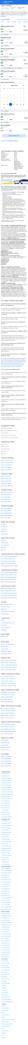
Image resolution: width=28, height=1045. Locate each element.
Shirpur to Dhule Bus (6, 891)
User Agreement (5, 1010)
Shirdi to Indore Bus (5, 517)
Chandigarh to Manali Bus (7, 816)
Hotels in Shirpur (5, 636)
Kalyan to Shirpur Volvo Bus (7, 681)
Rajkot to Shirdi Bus (5, 954)
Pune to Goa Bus (5, 810)
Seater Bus (3, 630)
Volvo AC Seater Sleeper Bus (7, 622)
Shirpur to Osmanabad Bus (7, 897)
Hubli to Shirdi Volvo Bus (6, 699)
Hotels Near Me (5, 992)
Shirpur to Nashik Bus (6, 884)
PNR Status (4, 985)
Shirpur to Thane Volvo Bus (7, 715)
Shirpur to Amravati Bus (6, 879)
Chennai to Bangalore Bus (7, 798)
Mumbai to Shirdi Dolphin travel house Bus (10, 590)
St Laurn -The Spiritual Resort (8, 644)
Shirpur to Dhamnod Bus (6, 460)
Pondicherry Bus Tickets (6, 841)
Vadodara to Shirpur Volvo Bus (8, 683)
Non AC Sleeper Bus (5, 627)
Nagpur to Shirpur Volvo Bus (7, 678)
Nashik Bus (3, 531)
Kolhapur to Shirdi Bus (6, 933)
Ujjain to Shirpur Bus (5, 476)
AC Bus (3, 620)
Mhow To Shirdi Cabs (6, 766)
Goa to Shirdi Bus (5, 938)
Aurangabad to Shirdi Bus (7, 492)
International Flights (5, 967)
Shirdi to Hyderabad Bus (6, 508)
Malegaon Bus (4, 533)
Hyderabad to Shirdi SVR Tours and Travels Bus (12, 588)
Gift (2, 1035)
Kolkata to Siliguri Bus (6, 805)
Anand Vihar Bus (5, 614)
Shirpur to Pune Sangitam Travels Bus (9, 574)
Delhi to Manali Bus (5, 773)
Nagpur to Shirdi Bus (6, 927)
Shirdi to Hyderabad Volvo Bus (8, 724)
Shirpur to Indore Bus (6, 900)
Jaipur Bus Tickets (5, 857)
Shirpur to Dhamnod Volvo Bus (8, 708)
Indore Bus (3, 529)
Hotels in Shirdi (4, 649)
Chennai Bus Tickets (6, 827)
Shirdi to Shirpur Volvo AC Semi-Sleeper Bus (11, 667)
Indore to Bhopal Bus (6, 801)
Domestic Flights (5, 965)
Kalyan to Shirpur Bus (6, 481)
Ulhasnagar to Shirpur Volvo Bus (8, 685)
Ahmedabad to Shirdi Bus (7, 922)
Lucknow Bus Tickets (6, 864)
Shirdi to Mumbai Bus (6, 510)
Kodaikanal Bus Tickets (6, 850)
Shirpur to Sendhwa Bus (6, 902)
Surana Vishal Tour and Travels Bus (9, 566)
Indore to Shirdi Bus (5, 920)
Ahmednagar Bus (5, 545)
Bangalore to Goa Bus (6, 780)
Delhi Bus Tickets (5, 830)
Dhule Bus (3, 524)
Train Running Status (6, 983)
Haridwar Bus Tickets (6, 852)
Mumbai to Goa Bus (5, 782)
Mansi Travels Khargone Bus (7, 558)
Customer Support (5, 1014)
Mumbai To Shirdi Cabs (6, 763)
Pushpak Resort (4, 646)
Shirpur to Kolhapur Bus (6, 881)
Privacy (3, 1012)
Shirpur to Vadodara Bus (6, 872)
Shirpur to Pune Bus (6, 904)
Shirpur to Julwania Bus (6, 909)
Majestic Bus (4, 609)
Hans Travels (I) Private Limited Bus (9, 556)
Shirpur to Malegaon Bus (6, 907)
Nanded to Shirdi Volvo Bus (7, 701)
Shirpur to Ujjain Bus (6, 875)
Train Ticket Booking (6, 974)
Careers (3, 1017)
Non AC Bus (4, 625)
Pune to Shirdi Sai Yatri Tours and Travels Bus (11, 595)
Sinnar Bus (3, 547)
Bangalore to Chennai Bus (7, 789)
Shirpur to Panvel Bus (6, 469)
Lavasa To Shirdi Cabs (6, 761)
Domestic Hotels (5, 960)
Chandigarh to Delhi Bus (6, 778)
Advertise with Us (5, 1030)
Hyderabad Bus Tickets (6, 825)
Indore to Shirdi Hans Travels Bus (8, 593)
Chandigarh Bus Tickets (6, 855)
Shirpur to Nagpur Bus (6, 868)
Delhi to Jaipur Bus (5, 796)
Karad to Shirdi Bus (5, 956)
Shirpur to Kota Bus (5, 877)
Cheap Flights (4, 981)
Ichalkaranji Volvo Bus (6, 747)
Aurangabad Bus (5, 542)
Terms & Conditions (5, 1008)
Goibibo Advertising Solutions (7, 1001)
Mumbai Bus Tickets (6, 834)
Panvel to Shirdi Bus (6, 940)
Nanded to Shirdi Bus (6, 501)
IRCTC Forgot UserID (6, 997)
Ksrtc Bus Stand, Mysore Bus (7, 611)
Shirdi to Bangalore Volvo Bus (8, 729)
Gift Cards (4, 1033)
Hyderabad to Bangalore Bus (7, 791)
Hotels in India (4, 990)
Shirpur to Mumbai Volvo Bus (7, 713)
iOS (12, 193)
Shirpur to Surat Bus (6, 893)
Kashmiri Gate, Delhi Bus (6, 604)
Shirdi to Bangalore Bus (6, 513)
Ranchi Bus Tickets (5, 861)
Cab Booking (4, 972)
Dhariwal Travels (17, 360)
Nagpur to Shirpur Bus (6, 478)
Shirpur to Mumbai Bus (6, 465)
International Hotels (5, 963)
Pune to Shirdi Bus (5, 917)
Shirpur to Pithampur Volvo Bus (8, 710)
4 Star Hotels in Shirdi (6, 653)
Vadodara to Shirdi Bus (6, 936)
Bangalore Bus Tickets (6, 823)
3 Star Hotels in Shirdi (6, 651)
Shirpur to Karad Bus (6, 895)
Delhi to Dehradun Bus (6, 785)
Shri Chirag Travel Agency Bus (8, 561)
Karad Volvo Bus (5, 740)
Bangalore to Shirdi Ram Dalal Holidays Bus (11, 598)
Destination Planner (5, 978)
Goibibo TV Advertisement (7, 1024)
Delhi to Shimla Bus (5, 803)
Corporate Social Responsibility (8, 1019)
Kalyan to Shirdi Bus (6, 949)
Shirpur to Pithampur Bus (7, 462)
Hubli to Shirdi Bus (5, 499)
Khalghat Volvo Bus (5, 742)
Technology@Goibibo (6, 1026)
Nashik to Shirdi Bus (5, 497)
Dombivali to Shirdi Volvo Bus (7, 694)
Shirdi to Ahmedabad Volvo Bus (8, 731)
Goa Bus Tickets (5, 821)
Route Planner (4, 976)
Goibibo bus (8, 192)
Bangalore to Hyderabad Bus (7, 794)
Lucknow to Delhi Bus (6, 814)
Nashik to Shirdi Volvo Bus (7, 697)
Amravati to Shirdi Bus (6, 952)
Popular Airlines (5, 994)
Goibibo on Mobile (5, 1021)
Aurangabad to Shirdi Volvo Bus (8, 692)
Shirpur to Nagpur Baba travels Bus (9, 572)
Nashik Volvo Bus (5, 749)
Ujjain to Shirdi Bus (5, 943)
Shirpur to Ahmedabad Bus (7, 870)
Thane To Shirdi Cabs (6, 758)
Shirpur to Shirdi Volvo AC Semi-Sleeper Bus (11, 665)
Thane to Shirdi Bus (5, 929)
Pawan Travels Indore (17, 366)
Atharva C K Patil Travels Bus (7, 563)
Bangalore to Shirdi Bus (6, 924)
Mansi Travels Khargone (15, 365)
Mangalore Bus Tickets (6, 848)
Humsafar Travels (5, 363)
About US (3, 1005)
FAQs (3, 1028)
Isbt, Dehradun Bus (5, 606)
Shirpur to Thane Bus (6, 467)
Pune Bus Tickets (5, 843)
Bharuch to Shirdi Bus (6, 947)
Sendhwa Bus (4, 526)
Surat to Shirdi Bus (5, 931)
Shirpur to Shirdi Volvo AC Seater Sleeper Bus (11, 660)
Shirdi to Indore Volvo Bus (7, 733)
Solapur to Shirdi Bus (6, 945)
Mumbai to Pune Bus (6, 812)
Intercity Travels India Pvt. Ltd (16, 363)
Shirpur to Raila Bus (6, 888)
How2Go (3, 1037)
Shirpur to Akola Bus (6, 886)
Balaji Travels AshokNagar (7, 360)
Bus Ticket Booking (5, 969)
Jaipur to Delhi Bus (5, 775)
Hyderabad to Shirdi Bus (6, 915)
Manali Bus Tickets (5, 836)
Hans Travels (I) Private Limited (19, 361)
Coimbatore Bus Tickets (6, 832)
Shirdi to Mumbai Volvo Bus (7, 726)
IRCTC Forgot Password (6, 999)
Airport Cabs (4, 988)
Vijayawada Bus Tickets (6, 846)
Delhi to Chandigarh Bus (6, 787)
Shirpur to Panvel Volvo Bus (7, 717)
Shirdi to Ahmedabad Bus (7, 515)
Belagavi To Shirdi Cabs (6, 756)
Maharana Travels (5, 365)
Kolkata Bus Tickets (5, 839)
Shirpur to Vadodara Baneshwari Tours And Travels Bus (13, 582)
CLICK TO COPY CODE (6, 180)
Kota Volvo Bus (4, 745)
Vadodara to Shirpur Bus (6, 483)
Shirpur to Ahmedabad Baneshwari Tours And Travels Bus (14, 577)
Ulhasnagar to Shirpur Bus (7, 485)
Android (9, 193)
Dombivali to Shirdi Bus (6, 494)
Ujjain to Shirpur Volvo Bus (7, 676)
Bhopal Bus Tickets (5, 859)
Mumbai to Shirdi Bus (6, 913)
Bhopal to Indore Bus (6, 807)
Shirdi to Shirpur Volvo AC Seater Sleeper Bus (11, 662)
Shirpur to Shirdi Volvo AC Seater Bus (9, 669)
